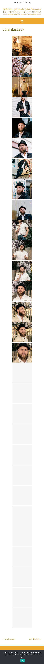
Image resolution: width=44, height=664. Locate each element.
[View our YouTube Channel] (20, 2)
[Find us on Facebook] (17, 2)
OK (23, 661)
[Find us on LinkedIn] (26, 2)
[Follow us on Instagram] (23, 2)
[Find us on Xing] (29, 2)
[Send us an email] (14, 2)
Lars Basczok (35, 639)
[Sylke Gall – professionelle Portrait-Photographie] (22, 11)
